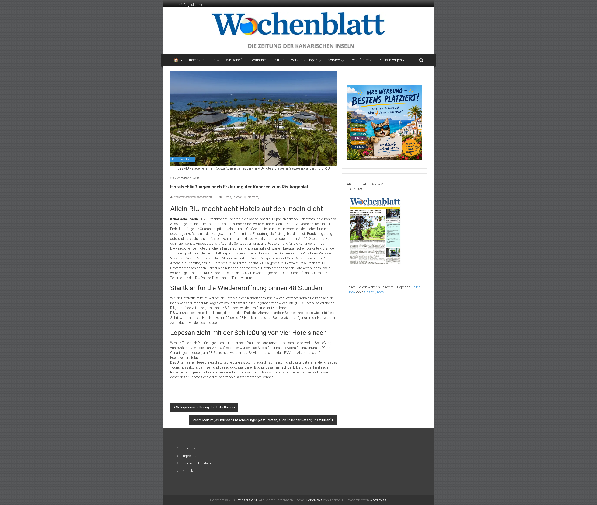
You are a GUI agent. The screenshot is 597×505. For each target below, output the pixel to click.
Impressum (190, 456)
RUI (262, 197)
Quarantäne (251, 197)
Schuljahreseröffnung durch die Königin (205, 407)
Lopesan (238, 197)
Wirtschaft (234, 60)
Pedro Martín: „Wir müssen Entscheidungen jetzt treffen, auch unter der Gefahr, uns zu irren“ (262, 420)
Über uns (188, 448)
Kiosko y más (374, 292)
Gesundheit (259, 60)
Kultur (279, 60)
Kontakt (188, 471)
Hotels (227, 197)
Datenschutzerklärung (198, 463)
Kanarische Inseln (182, 159)
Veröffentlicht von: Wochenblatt (193, 197)
